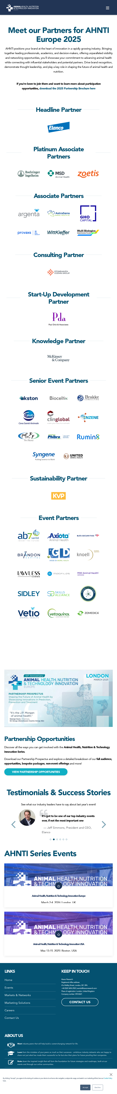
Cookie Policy (108, 1078)
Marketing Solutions (17, 1039)
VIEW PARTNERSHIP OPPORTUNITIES (36, 772)
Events (9, 1024)
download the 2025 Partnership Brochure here (67, 88)
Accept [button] (85, 1087)
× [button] (111, 1074)
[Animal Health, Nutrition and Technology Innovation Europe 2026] (22, 8)
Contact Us (12, 1055)
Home (8, 1017)
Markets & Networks (18, 1032)
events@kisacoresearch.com (87, 1025)
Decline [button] (98, 1087)
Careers (9, 1047)
